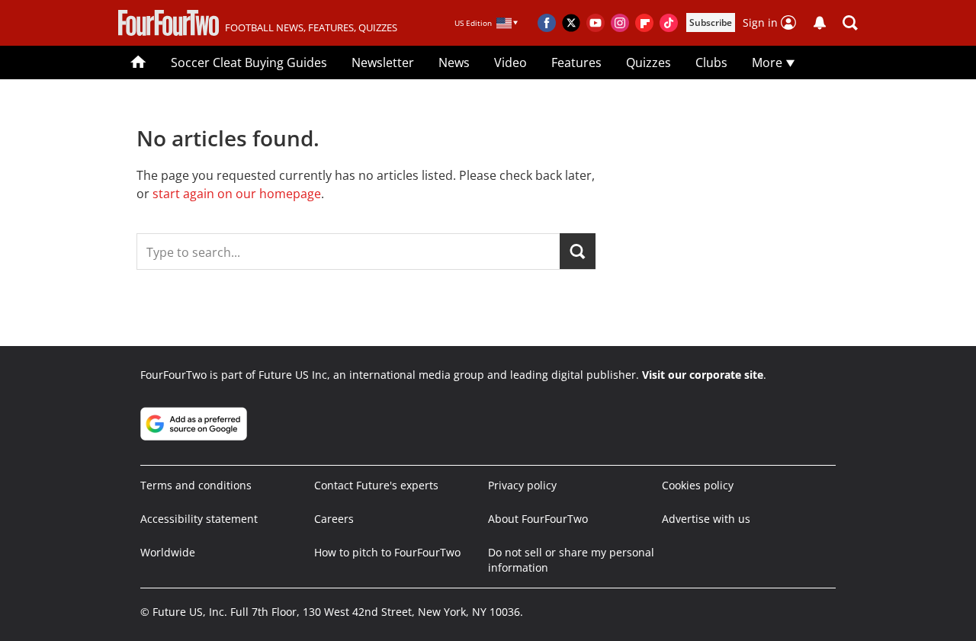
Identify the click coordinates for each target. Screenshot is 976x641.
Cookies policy (698, 485)
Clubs (711, 62)
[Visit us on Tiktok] (669, 23)
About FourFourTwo (538, 518)
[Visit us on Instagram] (620, 23)
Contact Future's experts (376, 485)
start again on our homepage (236, 193)
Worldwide (167, 552)
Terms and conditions (196, 485)
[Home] (138, 62)
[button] (850, 22)
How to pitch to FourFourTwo (387, 552)
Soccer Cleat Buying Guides (249, 62)
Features (576, 62)
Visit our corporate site (702, 374)
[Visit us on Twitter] (571, 23)
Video (510, 62)
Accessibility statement (199, 518)
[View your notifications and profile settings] (819, 23)
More (768, 62)
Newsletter (383, 62)
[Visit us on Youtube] (595, 23)
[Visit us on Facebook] (547, 23)
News (454, 62)
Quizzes (648, 62)
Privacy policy (522, 485)
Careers (334, 518)
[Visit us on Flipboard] (644, 23)
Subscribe (710, 22)
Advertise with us (706, 518)
